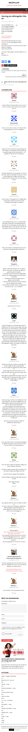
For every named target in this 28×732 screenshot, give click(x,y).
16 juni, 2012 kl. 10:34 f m (14, 218)
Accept (11, 729)
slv (6, 65)
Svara (14, 111)
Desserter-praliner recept (7, 692)
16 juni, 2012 (5, 21)
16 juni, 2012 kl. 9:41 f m (14, 145)
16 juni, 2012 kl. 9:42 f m (14, 196)
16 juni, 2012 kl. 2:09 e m (14, 265)
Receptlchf (12, 21)
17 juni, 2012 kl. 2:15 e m (14, 396)
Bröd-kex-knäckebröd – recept (8, 688)
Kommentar (4, 603)
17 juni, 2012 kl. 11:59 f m (14, 361)
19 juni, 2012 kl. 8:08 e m (14, 499)
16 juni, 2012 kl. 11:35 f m (14, 244)
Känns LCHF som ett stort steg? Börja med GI (15, 82)
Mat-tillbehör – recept (6, 704)
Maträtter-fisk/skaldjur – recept (8, 708)
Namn (2, 614)
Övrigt (2, 720)
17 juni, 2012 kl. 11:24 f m (14, 322)
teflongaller (12, 65)
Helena (14, 100)
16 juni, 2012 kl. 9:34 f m (14, 124)
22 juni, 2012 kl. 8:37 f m (14, 587)
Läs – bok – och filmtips (6, 700)
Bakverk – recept (5, 684)
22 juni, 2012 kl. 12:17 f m (14, 560)
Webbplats (3, 623)
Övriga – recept (5, 716)
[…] (23, 668)
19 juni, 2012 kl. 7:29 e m (14, 461)
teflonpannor (4, 42)
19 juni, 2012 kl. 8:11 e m (14, 527)
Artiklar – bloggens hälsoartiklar (8, 676)
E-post (2, 618)
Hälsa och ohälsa (5, 696)
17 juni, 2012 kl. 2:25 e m (14, 439)
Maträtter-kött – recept (6, 712)
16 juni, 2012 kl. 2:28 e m (14, 303)
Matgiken (14, 264)
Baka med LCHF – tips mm (7, 680)
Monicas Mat (14, 123)
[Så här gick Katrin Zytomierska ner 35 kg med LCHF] (14, 656)
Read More (17, 729)
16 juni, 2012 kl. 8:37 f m (14, 102)
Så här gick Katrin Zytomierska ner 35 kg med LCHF (13, 660)
